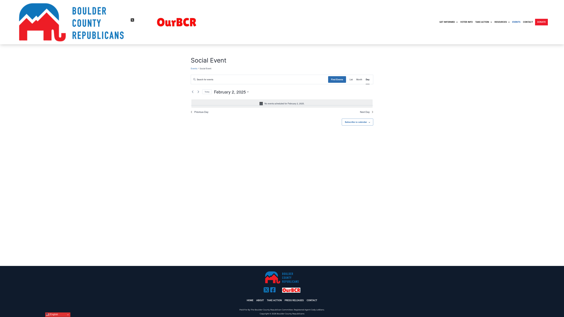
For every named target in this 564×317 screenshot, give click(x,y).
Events (194, 68)
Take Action (274, 300)
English (53, 314)
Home (250, 300)
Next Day (365, 112)
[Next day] (198, 92)
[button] (448, 22)
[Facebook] (132, 24)
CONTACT (528, 22)
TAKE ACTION (482, 22)
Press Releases (294, 300)
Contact (312, 300)
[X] (266, 289)
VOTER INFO (466, 22)
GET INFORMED (447, 22)
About (260, 300)
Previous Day (201, 112)
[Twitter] (132, 20)
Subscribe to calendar (356, 121)
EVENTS (516, 22)
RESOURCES (501, 22)
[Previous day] (192, 92)
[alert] (282, 103)
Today (207, 91)
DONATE (541, 22)
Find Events (337, 79)
